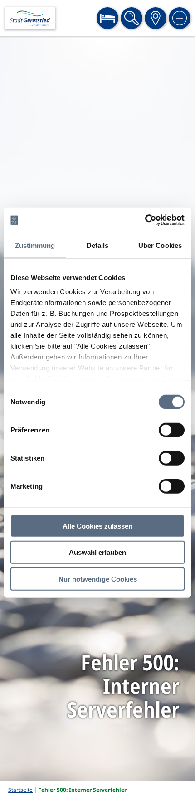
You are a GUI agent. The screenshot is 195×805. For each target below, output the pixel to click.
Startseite (20, 790)
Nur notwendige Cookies (97, 578)
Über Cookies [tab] (160, 245)
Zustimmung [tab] (35, 245)
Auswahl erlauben (97, 552)
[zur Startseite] (30, 18)
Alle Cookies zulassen (97, 525)
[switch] (172, 429)
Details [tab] (98, 245)
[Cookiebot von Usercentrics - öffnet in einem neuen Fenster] (145, 220)
